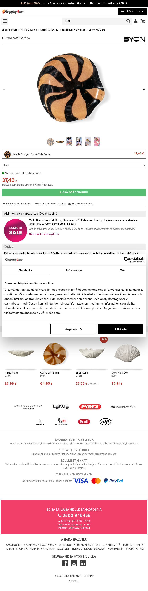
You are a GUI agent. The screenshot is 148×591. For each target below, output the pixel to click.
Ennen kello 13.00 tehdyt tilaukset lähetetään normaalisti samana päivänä (74, 452)
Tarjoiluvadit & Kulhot (73, 30)
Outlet (8, 247)
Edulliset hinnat (134, 545)
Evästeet (63, 549)
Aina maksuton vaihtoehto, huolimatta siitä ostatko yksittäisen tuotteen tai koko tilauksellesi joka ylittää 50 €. (74, 441)
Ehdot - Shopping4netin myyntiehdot (30, 549)
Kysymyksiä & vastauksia (40, 545)
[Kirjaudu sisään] (135, 21)
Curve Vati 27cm (97, 30)
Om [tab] (122, 270)
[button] (143, 21)
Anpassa (71, 328)
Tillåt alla (121, 328)
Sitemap (89, 576)
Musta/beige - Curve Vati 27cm (78, 154)
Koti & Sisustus (29, 30)
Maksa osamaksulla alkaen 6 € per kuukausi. (27, 184)
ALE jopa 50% (30, 3)
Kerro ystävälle (82, 203)
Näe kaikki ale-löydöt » (44, 234)
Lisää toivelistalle (19, 203)
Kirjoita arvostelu (51, 203)
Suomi (73, 581)
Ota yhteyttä (111, 545)
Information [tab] (74, 270)
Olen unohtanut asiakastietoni (79, 545)
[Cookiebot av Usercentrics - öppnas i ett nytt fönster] (127, 260)
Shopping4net (9, 30)
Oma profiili (13, 545)
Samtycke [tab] (25, 270)
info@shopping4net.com (74, 528)
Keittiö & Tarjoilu (49, 30)
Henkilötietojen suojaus (88, 549)
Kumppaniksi (115, 549)
